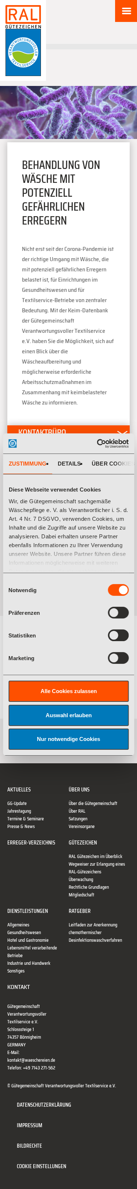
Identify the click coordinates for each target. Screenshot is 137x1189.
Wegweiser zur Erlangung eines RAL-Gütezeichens (97, 868)
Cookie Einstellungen (41, 1166)
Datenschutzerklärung (44, 1104)
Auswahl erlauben (69, 715)
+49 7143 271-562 (39, 1067)
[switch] (118, 612)
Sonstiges (15, 970)
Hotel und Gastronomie (28, 940)
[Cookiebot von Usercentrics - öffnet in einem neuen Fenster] (97, 443)
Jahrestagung (19, 811)
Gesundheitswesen (24, 932)
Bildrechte (29, 1145)
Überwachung (81, 879)
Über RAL (77, 811)
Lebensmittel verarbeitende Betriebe (32, 951)
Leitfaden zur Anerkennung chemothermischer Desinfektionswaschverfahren (95, 932)
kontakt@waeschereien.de (31, 1060)
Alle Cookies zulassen (69, 691)
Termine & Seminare (25, 818)
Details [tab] (69, 463)
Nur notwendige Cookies (68, 739)
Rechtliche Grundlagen (89, 887)
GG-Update (17, 803)
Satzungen (78, 818)
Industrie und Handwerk (28, 963)
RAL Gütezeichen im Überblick (95, 856)
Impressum (29, 1125)
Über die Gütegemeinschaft (93, 803)
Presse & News (21, 826)
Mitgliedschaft (81, 894)
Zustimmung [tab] (27, 463)
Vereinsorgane (82, 826)
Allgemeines (18, 924)
